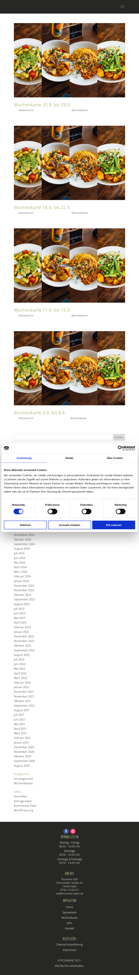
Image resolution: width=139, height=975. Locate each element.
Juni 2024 (19, 558)
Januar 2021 (21, 742)
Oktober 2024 (22, 539)
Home (69, 907)
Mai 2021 (19, 724)
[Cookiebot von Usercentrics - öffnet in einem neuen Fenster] (120, 448)
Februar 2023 (22, 627)
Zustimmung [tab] (24, 457)
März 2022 (20, 678)
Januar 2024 (21, 581)
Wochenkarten (80, 110)
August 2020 (22, 766)
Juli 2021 (19, 715)
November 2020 (24, 752)
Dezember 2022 (24, 636)
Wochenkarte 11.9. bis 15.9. (42, 310)
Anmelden (20, 796)
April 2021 (20, 729)
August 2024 (22, 549)
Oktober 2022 (22, 645)
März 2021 (20, 733)
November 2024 (24, 535)
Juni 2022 (19, 664)
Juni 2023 (19, 613)
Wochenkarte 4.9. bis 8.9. (40, 413)
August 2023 (22, 604)
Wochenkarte (69, 918)
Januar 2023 (21, 632)
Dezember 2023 (24, 586)
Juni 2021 (19, 719)
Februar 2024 (22, 576)
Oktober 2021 (22, 701)
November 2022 (24, 641)
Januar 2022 (21, 687)
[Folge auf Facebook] (66, 831)
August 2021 (22, 710)
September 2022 (24, 650)
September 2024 (24, 544)
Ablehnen (25, 525)
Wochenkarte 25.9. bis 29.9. (42, 105)
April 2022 (20, 673)
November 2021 (24, 696)
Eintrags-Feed (22, 801)
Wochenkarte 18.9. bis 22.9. (42, 207)
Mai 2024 (19, 562)
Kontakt (69, 928)
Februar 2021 (22, 738)
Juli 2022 (19, 659)
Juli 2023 (19, 609)
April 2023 (20, 622)
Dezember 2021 (24, 692)
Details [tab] (69, 457)
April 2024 (20, 567)
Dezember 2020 (24, 747)
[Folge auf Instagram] (73, 831)
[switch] (52, 511)
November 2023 (24, 590)
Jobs (69, 923)
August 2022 (22, 655)
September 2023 (24, 599)
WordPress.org (23, 810)
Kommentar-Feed (25, 806)
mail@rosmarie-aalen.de (69, 893)
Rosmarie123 (26, 110)
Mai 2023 (19, 618)
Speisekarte (69, 912)
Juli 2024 (19, 553)
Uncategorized (23, 779)
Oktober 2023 (22, 595)
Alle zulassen (114, 525)
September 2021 (24, 705)
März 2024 (20, 572)
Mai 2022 (19, 668)
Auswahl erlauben (69, 525)
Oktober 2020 (22, 756)
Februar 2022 (22, 682)
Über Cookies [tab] (115, 457)
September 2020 (24, 761)
